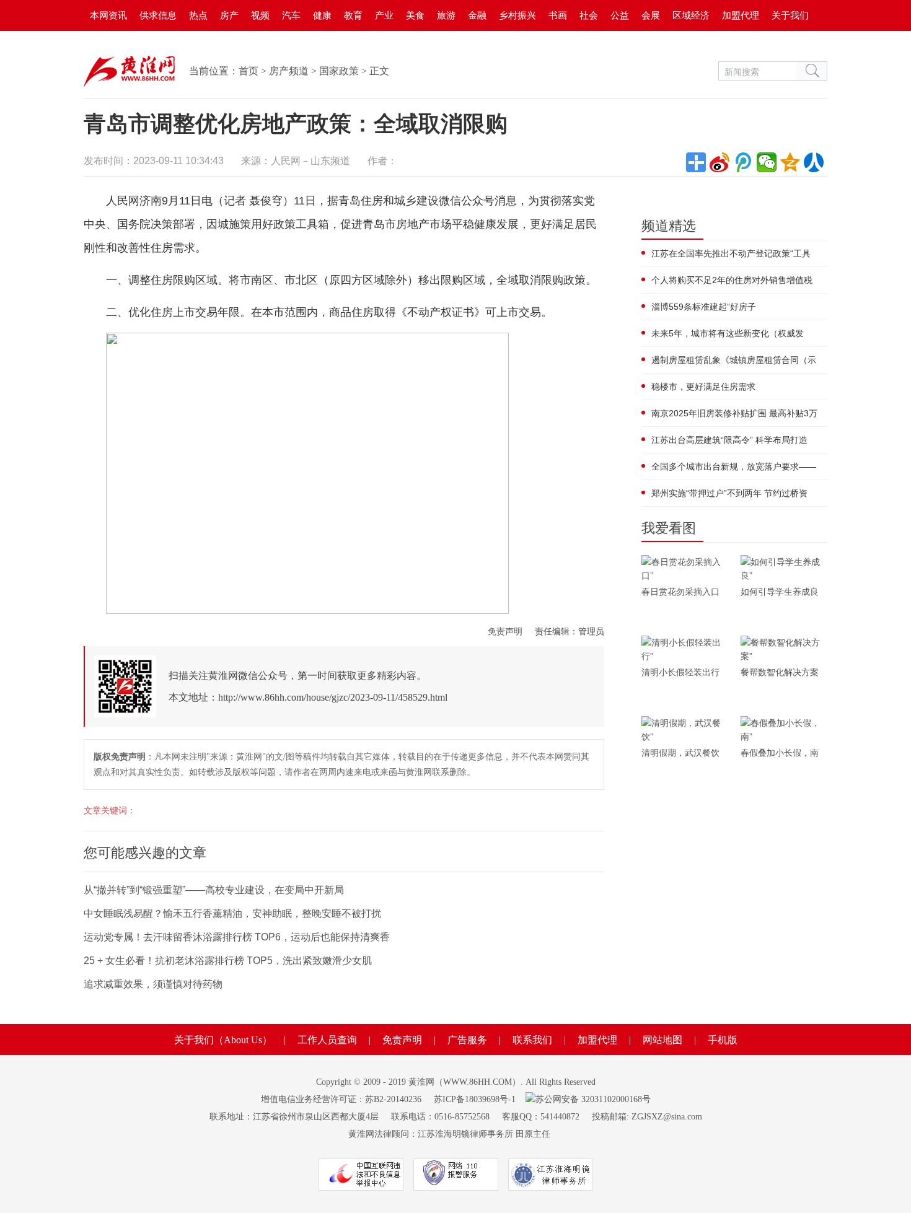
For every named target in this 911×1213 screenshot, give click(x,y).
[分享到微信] (767, 162)
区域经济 (691, 15)
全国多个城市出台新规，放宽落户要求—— (733, 466)
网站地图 (662, 1040)
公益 (619, 15)
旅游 (446, 15)
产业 (384, 15)
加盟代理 (740, 15)
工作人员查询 (327, 1040)
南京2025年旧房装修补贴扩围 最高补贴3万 (734, 413)
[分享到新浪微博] (719, 162)
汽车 (291, 15)
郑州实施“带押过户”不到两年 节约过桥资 (729, 493)
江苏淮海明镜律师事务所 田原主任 (484, 1134)
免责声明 (505, 631)
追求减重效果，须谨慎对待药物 (153, 984)
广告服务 (467, 1040)
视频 (260, 15)
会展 (650, 15)
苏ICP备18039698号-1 (475, 1099)
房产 (229, 15)
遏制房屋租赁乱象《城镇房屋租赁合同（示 (733, 360)
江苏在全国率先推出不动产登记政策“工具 (731, 253)
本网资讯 (108, 15)
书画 (557, 15)
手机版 (722, 1040)
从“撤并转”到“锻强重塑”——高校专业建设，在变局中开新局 (214, 890)
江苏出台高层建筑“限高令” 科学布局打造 (729, 440)
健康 (322, 15)
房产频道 (289, 71)
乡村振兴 (517, 15)
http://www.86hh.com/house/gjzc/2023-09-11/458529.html (332, 697)
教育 (353, 15)
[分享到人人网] (814, 162)
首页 (248, 71)
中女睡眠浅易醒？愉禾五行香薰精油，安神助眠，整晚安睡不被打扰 (232, 913)
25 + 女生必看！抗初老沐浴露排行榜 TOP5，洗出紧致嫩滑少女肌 (228, 960)
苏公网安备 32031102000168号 (593, 1099)
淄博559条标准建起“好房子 (703, 307)
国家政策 (339, 71)
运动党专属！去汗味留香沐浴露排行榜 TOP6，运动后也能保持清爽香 (237, 937)
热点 (198, 15)
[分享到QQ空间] (790, 162)
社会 (588, 15)
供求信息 (158, 15)
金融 (477, 15)
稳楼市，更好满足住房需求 (703, 387)
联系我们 (532, 1040)
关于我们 (790, 15)
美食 (415, 15)
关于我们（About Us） (223, 1040)
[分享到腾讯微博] (743, 162)
